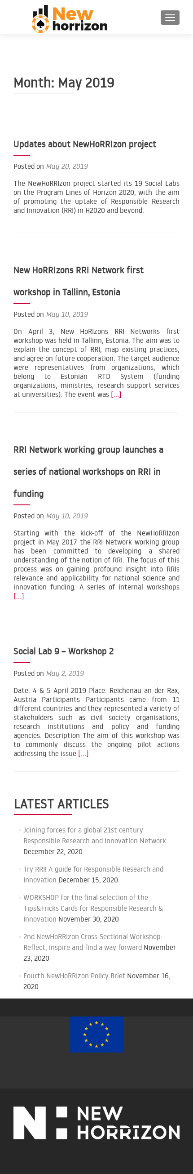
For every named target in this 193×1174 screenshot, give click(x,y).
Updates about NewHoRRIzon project (84, 143)
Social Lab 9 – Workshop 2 (63, 651)
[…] (116, 394)
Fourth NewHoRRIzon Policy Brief (74, 975)
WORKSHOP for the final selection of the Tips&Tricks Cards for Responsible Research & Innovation (93, 908)
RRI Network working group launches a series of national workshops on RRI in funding (88, 471)
